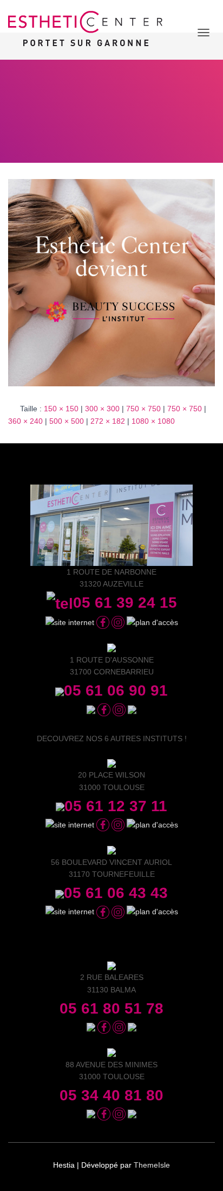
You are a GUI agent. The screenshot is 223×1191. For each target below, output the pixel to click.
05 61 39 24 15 (125, 602)
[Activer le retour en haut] (201, 1169)
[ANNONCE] (111, 282)
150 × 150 (61, 408)
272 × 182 (107, 421)
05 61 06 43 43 (116, 892)
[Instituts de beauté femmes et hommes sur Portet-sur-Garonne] (89, 32)
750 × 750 (143, 408)
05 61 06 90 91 (116, 690)
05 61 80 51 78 (111, 1008)
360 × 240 (25, 421)
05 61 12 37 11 (115, 806)
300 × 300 (102, 408)
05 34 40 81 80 (111, 1095)
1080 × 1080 (153, 421)
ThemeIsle (152, 1165)
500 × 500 (66, 421)
